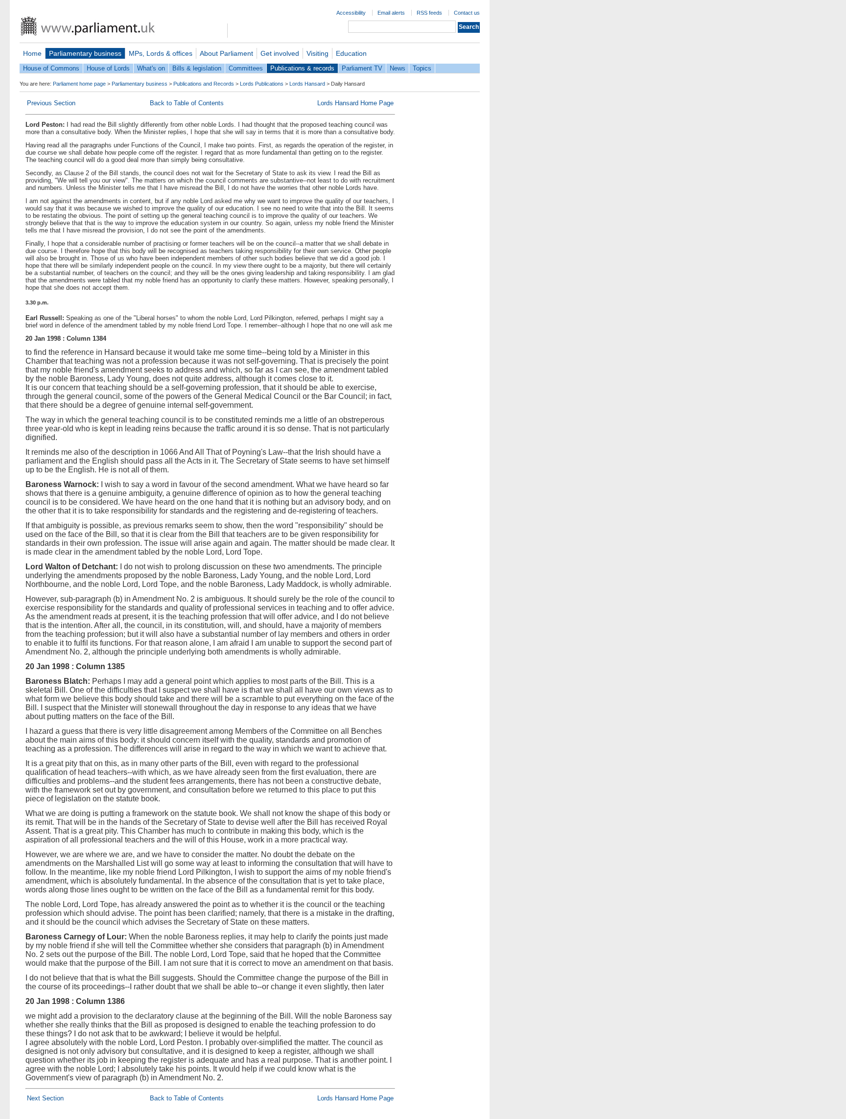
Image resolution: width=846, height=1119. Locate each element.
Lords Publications (261, 84)
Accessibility (351, 13)
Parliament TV (362, 68)
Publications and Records (203, 84)
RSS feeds (429, 13)
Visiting (317, 53)
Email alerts (391, 13)
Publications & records (302, 68)
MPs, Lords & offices (160, 53)
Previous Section (51, 103)
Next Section (45, 1098)
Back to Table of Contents (187, 103)
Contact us (467, 13)
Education (351, 53)
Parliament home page (79, 84)
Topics (422, 68)
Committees (246, 68)
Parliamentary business (85, 53)
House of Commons (51, 68)
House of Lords (108, 68)
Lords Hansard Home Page (355, 103)
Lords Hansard (307, 84)
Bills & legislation (196, 68)
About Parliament (226, 53)
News (397, 68)
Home (32, 53)
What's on (151, 68)
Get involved (279, 53)
